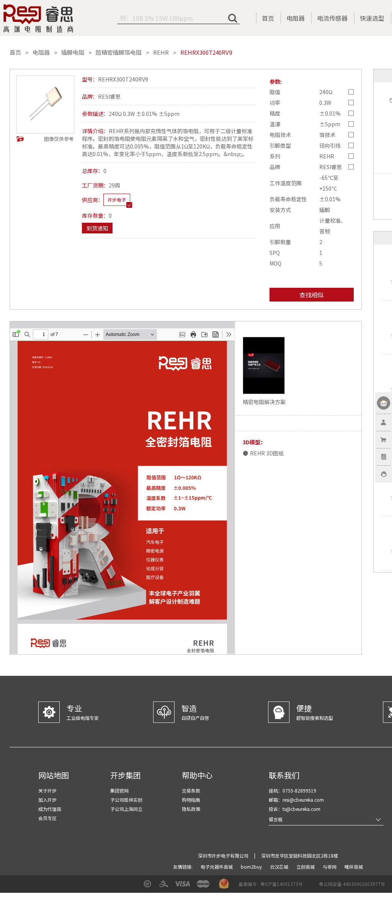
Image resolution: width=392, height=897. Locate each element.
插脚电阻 (72, 52)
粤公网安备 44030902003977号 (352, 884)
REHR (161, 52)
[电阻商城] (38, 18)
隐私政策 (191, 809)
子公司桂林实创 (126, 799)
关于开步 (47, 790)
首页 (268, 18)
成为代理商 (49, 809)
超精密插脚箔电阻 (119, 52)
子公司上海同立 (126, 809)
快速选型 (372, 18)
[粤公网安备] (313, 886)
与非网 (330, 866)
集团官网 (119, 790)
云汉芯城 (279, 866)
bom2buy (252, 866)
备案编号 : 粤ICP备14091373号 (270, 884)
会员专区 (47, 818)
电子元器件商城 (217, 866)
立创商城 (306, 866)
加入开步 (47, 799)
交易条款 (191, 790)
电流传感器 (332, 18)
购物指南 (191, 799)
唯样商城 (354, 866)
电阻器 (295, 18)
